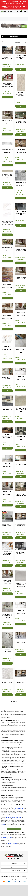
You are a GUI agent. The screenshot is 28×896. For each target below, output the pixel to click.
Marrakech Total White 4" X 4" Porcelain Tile (21, 585)
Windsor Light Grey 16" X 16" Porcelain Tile (21, 314)
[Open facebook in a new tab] (8, 858)
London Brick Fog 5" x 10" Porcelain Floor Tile (7, 616)
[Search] (14, 12)
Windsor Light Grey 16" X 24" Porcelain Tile (7, 493)
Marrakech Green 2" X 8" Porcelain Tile (21, 123)
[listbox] (20, 42)
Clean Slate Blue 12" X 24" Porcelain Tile (21, 213)
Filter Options (14, 36)
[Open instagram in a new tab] (12, 858)
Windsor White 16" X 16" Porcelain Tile (7, 249)
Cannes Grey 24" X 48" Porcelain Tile (7, 525)
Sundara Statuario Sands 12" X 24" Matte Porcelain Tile (7, 223)
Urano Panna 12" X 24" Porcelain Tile (21, 463)
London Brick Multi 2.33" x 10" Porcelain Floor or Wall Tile (21, 151)
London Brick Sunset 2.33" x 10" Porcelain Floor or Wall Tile (7, 286)
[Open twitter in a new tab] (15, 858)
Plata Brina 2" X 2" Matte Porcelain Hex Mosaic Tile (21, 184)
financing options (8, 838)
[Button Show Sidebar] (2, 41)
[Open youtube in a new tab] (18, 858)
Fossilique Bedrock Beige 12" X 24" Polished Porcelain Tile (7, 465)
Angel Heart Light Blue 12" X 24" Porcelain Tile (21, 682)
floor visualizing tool (19, 808)
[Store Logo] (6, 11)
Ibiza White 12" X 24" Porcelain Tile (20, 641)
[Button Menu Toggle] (25, 11)
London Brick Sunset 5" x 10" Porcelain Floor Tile (7, 317)
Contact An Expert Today (14, 829)
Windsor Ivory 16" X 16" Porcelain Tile (21, 57)
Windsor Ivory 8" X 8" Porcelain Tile (21, 278)
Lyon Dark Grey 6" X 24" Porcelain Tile (21, 554)
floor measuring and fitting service (13, 817)
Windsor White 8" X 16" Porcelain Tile (7, 650)
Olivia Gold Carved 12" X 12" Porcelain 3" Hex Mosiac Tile (7, 348)
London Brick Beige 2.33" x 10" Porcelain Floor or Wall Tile (7, 85)
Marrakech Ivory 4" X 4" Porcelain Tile (21, 410)
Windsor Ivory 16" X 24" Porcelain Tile (7, 122)
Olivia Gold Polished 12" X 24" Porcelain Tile (21, 378)
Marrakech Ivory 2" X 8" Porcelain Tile (7, 176)
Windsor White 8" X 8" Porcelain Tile (7, 681)
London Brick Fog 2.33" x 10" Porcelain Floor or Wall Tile (7, 379)
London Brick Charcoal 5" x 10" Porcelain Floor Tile (7, 410)
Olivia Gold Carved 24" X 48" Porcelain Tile (20, 612)
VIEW (7, 69)
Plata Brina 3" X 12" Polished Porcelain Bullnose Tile (7, 151)
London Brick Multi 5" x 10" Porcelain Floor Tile (21, 494)
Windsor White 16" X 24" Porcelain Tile (21, 351)
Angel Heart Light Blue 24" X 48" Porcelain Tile (21, 526)
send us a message (12, 843)
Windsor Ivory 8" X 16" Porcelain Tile (21, 250)
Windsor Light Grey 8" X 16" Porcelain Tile (7, 582)
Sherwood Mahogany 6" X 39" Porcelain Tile (7, 436)
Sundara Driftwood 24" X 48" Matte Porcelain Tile (20, 94)
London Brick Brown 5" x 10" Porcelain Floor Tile (7, 57)
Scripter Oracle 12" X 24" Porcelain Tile (21, 438)
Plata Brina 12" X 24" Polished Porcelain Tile (7, 553)
